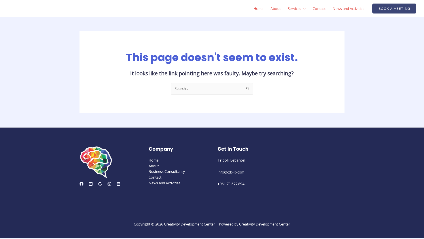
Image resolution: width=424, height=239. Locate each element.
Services (294, 8)
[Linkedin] (119, 184)
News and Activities (348, 8)
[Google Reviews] (100, 184)
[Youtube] (91, 184)
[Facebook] (81, 184)
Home (258, 8)
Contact (319, 8)
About (276, 8)
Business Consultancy (167, 171)
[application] (303, 8)
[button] (394, 8)
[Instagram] (109, 184)
